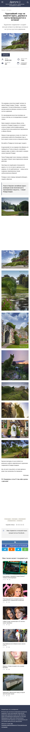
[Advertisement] (15, 85)
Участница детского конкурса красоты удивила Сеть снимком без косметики (13, 599)
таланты (20, 520)
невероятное (12, 520)
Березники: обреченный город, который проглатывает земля (14, 693)
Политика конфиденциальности (9, 725)
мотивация (22, 519)
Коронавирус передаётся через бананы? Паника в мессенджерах (14, 577)
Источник (26, 475)
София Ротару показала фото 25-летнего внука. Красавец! (14, 622)
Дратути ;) (15, 2)
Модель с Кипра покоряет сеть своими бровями (13, 666)
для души (8, 519)
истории (15, 519)
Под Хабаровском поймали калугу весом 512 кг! (14, 644)
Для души (5, 55)
